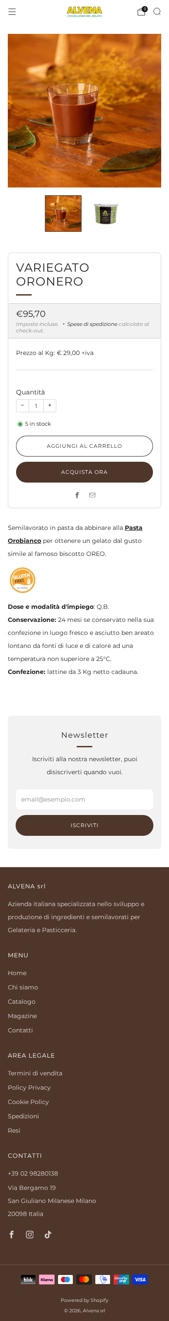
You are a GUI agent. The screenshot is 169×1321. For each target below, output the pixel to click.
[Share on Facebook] (76, 494)
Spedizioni (23, 1116)
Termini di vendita (35, 1073)
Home (17, 973)
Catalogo (22, 1002)
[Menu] (12, 11)
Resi (14, 1130)
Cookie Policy (28, 1102)
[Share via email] (92, 494)
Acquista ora (84, 472)
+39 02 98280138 (33, 1173)
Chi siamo (23, 987)
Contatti (20, 1030)
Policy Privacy (29, 1087)
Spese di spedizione (92, 324)
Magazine (22, 1016)
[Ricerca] (157, 11)
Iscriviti (85, 825)
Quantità (30, 392)
